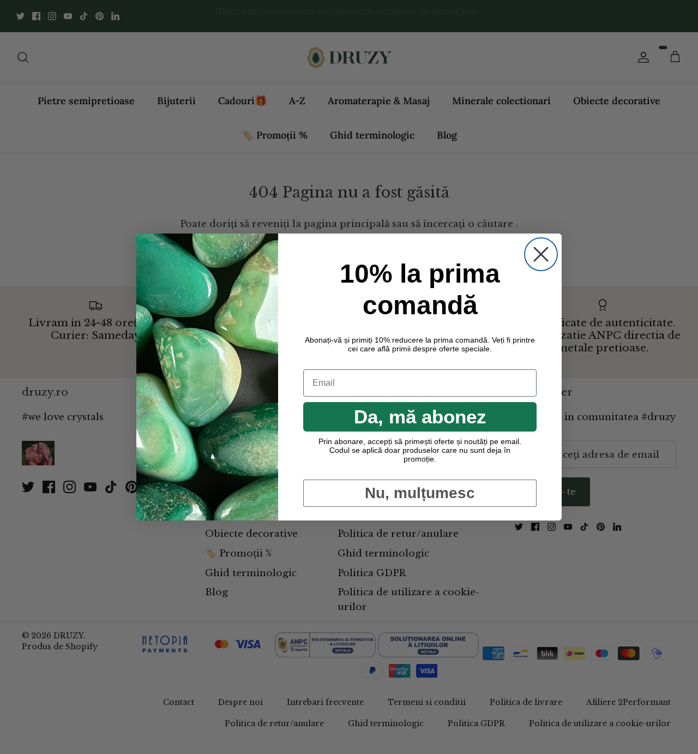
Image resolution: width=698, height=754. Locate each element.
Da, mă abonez (420, 416)
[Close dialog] (541, 254)
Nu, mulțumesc (420, 492)
